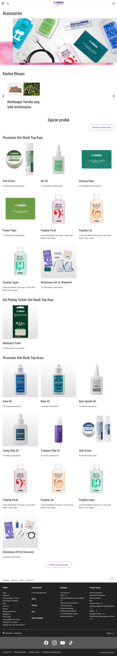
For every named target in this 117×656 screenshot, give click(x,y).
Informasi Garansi (66, 605)
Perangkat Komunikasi (10, 622)
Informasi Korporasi (95, 593)
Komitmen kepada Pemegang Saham (101, 606)
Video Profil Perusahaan (97, 595)
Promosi (34, 605)
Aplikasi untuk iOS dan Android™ (14, 625)
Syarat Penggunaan (20, 652)
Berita (34, 598)
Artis (33, 611)
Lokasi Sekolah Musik (39, 593)
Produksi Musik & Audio (11, 598)
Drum (4, 603)
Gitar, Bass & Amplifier (10, 601)
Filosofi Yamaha (94, 603)
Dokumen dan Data (66, 616)
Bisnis (109, 633)
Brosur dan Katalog (66, 608)
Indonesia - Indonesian (13, 633)
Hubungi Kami (65, 593)
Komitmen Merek (95, 598)
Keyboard (6, 595)
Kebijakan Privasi (34, 652)
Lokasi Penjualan (37, 618)
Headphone (6, 614)
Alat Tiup (14, 580)
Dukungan (63, 587)
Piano (5, 593)
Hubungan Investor (95, 614)
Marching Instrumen (9, 611)
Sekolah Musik (36, 587)
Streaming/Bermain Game (11, 619)
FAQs (62, 595)
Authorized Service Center (69, 603)
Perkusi (5, 609)
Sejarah (91, 611)
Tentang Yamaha (95, 587)
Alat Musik (6, 580)
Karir (90, 601)
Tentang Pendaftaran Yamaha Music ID (72, 599)
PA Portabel (7, 617)
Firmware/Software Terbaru (69, 614)
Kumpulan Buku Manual (68, 611)
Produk (21, 580)
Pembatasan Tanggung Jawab (51, 652)
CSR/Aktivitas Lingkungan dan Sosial (101, 616)
